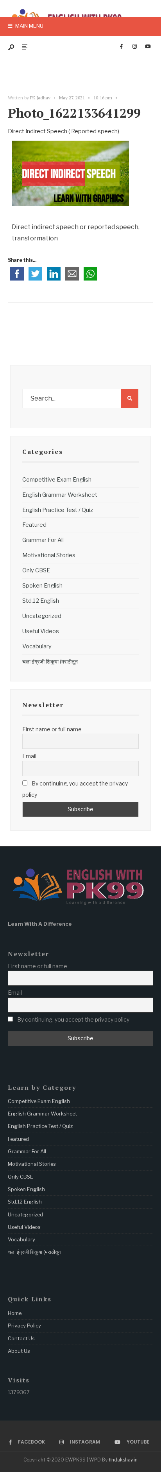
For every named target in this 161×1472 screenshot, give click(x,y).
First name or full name (52, 729)
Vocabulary (37, 646)
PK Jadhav (40, 98)
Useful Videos (40, 631)
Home (14, 1313)
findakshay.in (123, 1460)
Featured (34, 524)
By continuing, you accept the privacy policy (75, 789)
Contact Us (21, 1338)
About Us (19, 1351)
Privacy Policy (24, 1325)
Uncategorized (41, 616)
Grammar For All (43, 540)
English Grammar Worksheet (59, 494)
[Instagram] (134, 46)
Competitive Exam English (56, 479)
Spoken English (42, 585)
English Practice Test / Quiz (57, 510)
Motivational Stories (48, 555)
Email (29, 756)
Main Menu (28, 26)
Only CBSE (36, 570)
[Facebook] (121, 46)
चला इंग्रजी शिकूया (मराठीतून (50, 661)
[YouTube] (147, 46)
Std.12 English (40, 600)
